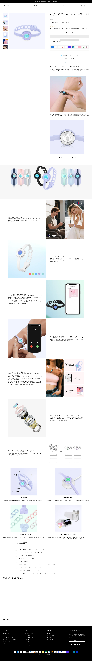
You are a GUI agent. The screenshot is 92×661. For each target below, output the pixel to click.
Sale (50, 5)
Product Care (27, 639)
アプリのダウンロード (29, 647)
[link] (6, 6)
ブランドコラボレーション (8, 637)
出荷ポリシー (27, 643)
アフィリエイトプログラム (8, 641)
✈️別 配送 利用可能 (69, 58)
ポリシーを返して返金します (30, 645)
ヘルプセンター (28, 635)
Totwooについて (6, 633)
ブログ (4, 635)
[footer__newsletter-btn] (84, 640)
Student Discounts (6, 643)
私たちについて (67, 5)
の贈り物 (35, 5)
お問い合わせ (27, 641)
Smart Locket (27, 5)
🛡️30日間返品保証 (69, 62)
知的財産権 (49, 637)
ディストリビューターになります (9, 639)
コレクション (43, 5)
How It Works (57, 5)
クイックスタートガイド (29, 637)
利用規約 (48, 633)
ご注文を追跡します (29, 633)
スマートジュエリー (16, 5)
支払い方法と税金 (50, 639)
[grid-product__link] (13, 592)
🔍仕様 (69, 52)
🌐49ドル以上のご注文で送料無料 (69, 55)
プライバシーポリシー (51, 635)
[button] (53, 26)
